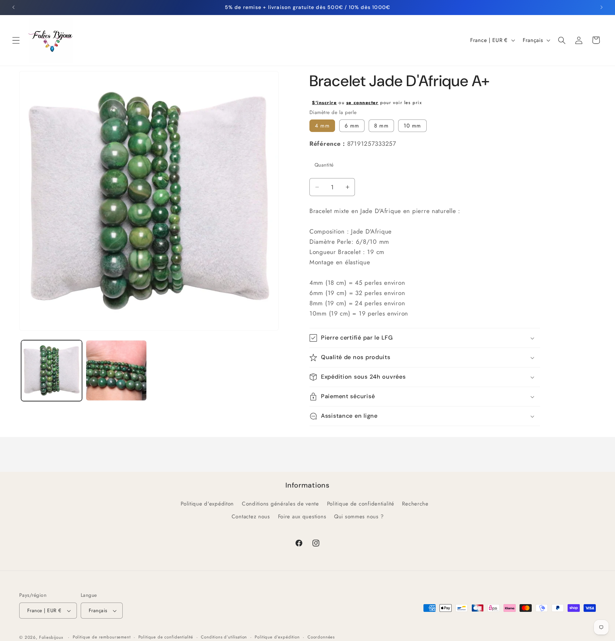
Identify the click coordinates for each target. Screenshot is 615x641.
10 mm (412, 125)
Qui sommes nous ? (358, 516)
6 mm (352, 125)
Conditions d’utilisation (224, 637)
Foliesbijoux (51, 637)
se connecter (362, 102)
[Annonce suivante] (601, 7)
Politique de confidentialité (360, 503)
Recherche (415, 503)
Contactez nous (251, 516)
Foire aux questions (302, 516)
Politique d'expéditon (207, 503)
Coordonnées (321, 637)
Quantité (324, 164)
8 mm (381, 125)
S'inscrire (324, 102)
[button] (16, 40)
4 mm (322, 125)
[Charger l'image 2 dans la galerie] (116, 370)
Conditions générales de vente (280, 503)
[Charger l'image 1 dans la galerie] (51, 370)
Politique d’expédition (277, 637)
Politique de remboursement (102, 637)
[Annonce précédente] (13, 7)
